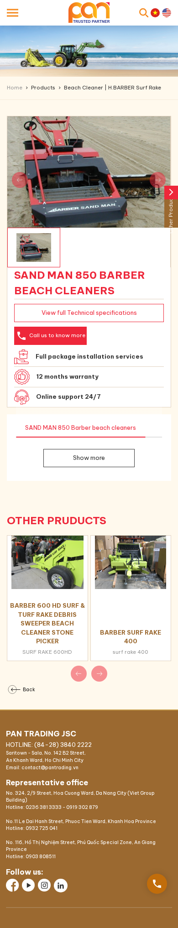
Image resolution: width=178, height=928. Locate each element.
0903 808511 (41, 857)
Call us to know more (50, 335)
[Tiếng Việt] (155, 12)
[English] (166, 12)
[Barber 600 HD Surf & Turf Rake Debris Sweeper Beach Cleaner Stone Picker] (47, 562)
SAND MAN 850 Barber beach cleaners (80, 427)
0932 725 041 (42, 828)
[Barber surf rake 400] (131, 562)
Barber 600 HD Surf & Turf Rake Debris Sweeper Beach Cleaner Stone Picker (47, 623)
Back (29, 689)
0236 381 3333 (44, 807)
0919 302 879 (82, 807)
